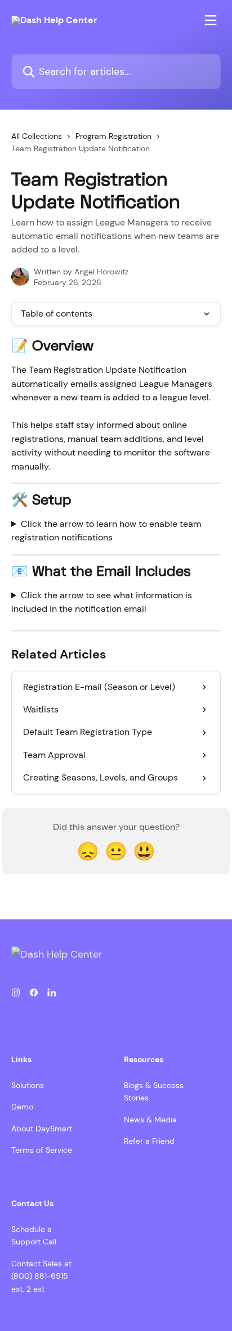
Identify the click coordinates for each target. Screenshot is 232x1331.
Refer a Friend (149, 1141)
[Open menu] (210, 20)
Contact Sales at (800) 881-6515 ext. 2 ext (41, 1276)
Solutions (27, 1085)
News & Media (150, 1120)
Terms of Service (41, 1150)
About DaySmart (41, 1129)
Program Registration (113, 136)
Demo (22, 1107)
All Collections (36, 136)
